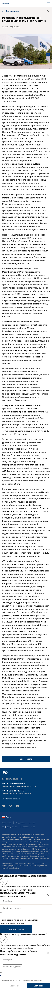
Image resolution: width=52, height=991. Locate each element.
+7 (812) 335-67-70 (13, 790)
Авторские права (28, 827)
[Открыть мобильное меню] (48, 3)
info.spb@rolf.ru (13, 868)
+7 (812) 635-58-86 (13, 783)
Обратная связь (12, 799)
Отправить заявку (16, 929)
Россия (8, 817)
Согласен (38, 985)
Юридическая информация (25, 823)
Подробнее (13, 985)
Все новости (12, 11)
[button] (5, 772)
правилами (20, 919)
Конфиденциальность (10, 827)
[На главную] (5, 3)
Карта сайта (6, 823)
